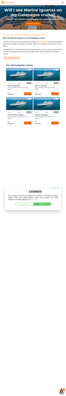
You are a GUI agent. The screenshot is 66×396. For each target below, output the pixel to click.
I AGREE (42, 204)
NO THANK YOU (54, 188)
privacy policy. (34, 199)
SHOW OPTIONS (24, 204)
